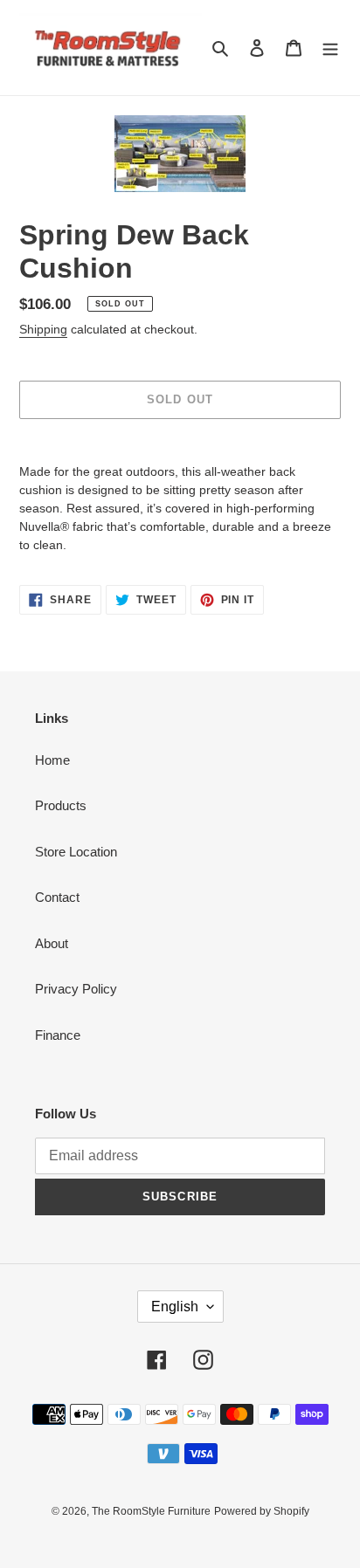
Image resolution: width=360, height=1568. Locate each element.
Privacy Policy (76, 988)
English (174, 1306)
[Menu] (330, 47)
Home (52, 760)
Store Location (76, 851)
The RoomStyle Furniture (151, 1511)
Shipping (43, 329)
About (51, 943)
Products (61, 805)
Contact (57, 897)
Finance (57, 1035)
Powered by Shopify (261, 1511)
